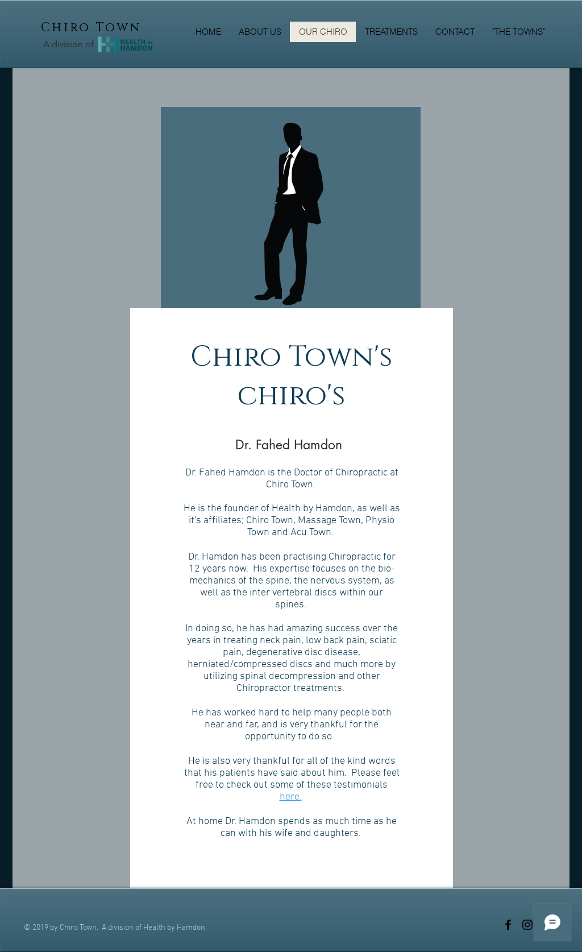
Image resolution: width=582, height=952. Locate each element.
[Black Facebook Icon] (508, 925)
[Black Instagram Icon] (527, 925)
